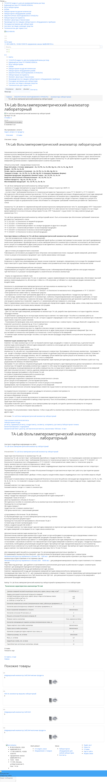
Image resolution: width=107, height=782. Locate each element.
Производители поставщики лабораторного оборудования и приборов (29, 22)
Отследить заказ (41, 749)
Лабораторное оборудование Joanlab (17, 14)
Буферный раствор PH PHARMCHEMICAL (18, 5)
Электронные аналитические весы (16, 420)
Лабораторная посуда (12, 422)
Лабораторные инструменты (14, 18)
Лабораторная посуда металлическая (17, 11)
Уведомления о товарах (43, 751)
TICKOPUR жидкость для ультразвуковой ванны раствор (24, 3)
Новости (87, 747)
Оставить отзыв (10, 657)
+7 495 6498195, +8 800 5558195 (15, 44)
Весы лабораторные (11, 7)
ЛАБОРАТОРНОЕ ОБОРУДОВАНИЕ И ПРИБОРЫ (21, 16)
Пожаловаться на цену (13, 122)
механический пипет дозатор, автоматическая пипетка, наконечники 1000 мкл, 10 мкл (35, 429)
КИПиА (6, 9)
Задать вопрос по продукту (14, 132)
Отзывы (86, 749)
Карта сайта (88, 751)
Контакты (33, 90)
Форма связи (88, 753)
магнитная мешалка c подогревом (16, 427)
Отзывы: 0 (8, 118)
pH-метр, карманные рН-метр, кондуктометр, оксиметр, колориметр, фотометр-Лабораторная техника (41, 424)
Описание (9, 135)
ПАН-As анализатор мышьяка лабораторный (20, 694)
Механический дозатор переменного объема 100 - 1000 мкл (26, 556)
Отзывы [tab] (19, 135)
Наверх (7, 659)
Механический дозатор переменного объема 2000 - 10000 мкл (26, 561)
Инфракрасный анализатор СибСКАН (17, 712)
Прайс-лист (88, 745)
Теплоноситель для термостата (15, 28)
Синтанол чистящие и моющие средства (18, 26)
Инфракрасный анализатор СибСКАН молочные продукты (25, 730)
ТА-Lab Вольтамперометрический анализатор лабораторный (34, 416)
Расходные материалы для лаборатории (18, 24)
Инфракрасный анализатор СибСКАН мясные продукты (24, 675)
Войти (11, 57)
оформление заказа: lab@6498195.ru (40, 44)
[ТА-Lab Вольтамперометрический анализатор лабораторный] (53, 682)
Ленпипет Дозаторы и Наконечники (17, 20)
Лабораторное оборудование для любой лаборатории (66, 751)
